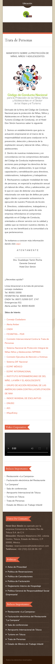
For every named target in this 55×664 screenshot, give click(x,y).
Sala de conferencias (17, 488)
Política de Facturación (19, 581)
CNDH (10, 329)
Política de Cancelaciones (20, 576)
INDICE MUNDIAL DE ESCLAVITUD (24, 398)
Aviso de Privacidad (17, 567)
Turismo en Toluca (15, 496)
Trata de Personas (15, 501)
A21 (8, 408)
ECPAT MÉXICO (14, 366)
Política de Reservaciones (20, 571)
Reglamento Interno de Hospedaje (24, 586)
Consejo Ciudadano (16, 319)
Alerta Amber (13, 324)
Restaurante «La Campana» (20, 476)
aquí (18, 244)
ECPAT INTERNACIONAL (19, 371)
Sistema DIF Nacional (17, 362)
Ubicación (27, 3)
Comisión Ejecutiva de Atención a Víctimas (27, 357)
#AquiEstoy (12, 413)
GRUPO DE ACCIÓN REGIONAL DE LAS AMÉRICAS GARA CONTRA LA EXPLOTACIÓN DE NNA (27, 389)
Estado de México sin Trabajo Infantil (24, 505)
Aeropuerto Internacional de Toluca (23, 492)
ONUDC (10, 403)
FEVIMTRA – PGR (15, 334)
